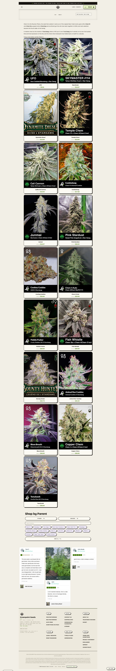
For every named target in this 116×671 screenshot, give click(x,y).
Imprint (85, 644)
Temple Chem (75, 137)
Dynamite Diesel (40, 137)
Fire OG (61, 530)
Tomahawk (40, 503)
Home (55, 14)
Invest (85, 622)
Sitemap (67, 626)
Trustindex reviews (89, 619)
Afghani (86, 530)
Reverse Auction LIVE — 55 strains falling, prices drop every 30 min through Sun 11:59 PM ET (58, 3)
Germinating (69, 638)
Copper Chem (75, 451)
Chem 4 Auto (75, 294)
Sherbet (78, 530)
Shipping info (69, 619)
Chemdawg (83, 527)
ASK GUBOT (111, 668)
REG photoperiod (51, 619)
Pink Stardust (75, 242)
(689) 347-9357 (23, 628)
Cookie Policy (87, 647)
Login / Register (51, 635)
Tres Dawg (66, 31)
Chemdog (43, 26)
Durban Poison (51, 534)
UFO (40, 85)
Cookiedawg (75, 189)
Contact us (68, 617)
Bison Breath (40, 451)
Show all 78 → (58, 539)
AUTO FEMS (49, 622)
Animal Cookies (43, 530)
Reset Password (51, 638)
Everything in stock (52, 624)
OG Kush (28, 534)
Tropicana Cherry (31, 530)
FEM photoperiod (51, 617)
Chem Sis (29, 26)
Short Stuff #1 (72, 527)
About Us (85, 617)
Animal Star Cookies (75, 399)
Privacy (59, 666)
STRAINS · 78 (40, 518)
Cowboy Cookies (40, 294)
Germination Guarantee (69, 623)
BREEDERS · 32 (74, 518)
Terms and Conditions (86, 636)
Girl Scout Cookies (58, 527)
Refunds (63, 666)
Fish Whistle (75, 346)
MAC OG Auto (28, 586)
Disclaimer (86, 642)
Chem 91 (87, 24)
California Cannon (40, 189)
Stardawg (46, 31)
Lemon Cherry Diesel (56, 604)
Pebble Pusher (40, 346)
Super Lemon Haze (39, 534)
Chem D (53, 530)
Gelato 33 (70, 530)
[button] (21, 7)
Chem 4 (28, 527)
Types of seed (69, 635)
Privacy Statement (88, 639)
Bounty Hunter (40, 399)
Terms (56, 666)
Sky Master (75, 85)
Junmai (40, 242)
